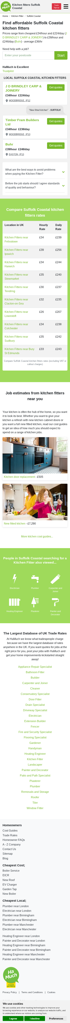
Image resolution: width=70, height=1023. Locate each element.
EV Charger (10, 884)
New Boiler (9, 893)
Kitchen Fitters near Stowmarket (16, 276)
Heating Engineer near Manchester (24, 954)
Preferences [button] (56, 1018)
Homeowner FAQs (14, 839)
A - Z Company (12, 844)
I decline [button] (35, 1018)
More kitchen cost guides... (37, 536)
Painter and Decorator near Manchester (26, 959)
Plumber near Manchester (18, 924)
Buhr (18, 41)
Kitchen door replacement (19, 476)
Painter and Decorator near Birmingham (26, 949)
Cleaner (35, 688)
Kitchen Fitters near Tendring (16, 289)
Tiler (35, 802)
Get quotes (55, 87)
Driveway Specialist (35, 710)
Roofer (35, 797)
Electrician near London (17, 910)
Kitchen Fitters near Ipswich (16, 251)
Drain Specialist (35, 704)
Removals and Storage (35, 791)
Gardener (35, 742)
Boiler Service (11, 870)
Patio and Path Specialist (35, 775)
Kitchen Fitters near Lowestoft (16, 313)
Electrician (15, 588)
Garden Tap (10, 889)
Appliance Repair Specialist (35, 666)
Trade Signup (56, 6)
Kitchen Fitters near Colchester (16, 326)
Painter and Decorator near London (24, 940)
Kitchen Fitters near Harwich (16, 264)
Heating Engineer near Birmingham (24, 945)
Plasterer (35, 611)
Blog (5, 858)
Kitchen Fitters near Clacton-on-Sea (16, 301)
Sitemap (8, 853)
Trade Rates (10, 835)
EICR (6, 875)
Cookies (51, 992)
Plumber (35, 588)
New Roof (9, 880)
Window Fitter (35, 808)
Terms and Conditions (32, 992)
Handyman (35, 748)
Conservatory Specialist (35, 694)
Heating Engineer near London (21, 936)
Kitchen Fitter (35, 759)
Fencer (35, 726)
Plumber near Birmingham (18, 915)
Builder (35, 677)
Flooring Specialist (35, 737)
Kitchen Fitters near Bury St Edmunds (19, 351)
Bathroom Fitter (35, 672)
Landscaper (35, 764)
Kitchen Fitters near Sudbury (16, 338)
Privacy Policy (10, 992)
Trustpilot (8, 71)
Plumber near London (16, 906)
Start (61, 55)
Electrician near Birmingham (20, 920)
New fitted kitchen (14, 523)
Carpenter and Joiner (35, 683)
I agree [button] (13, 1018)
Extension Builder (35, 721)
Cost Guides (10, 830)
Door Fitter (35, 699)
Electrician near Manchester (19, 929)
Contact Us (9, 849)
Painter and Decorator (35, 770)
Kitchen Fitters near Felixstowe (16, 239)
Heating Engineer (14, 611)
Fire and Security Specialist (35, 732)
